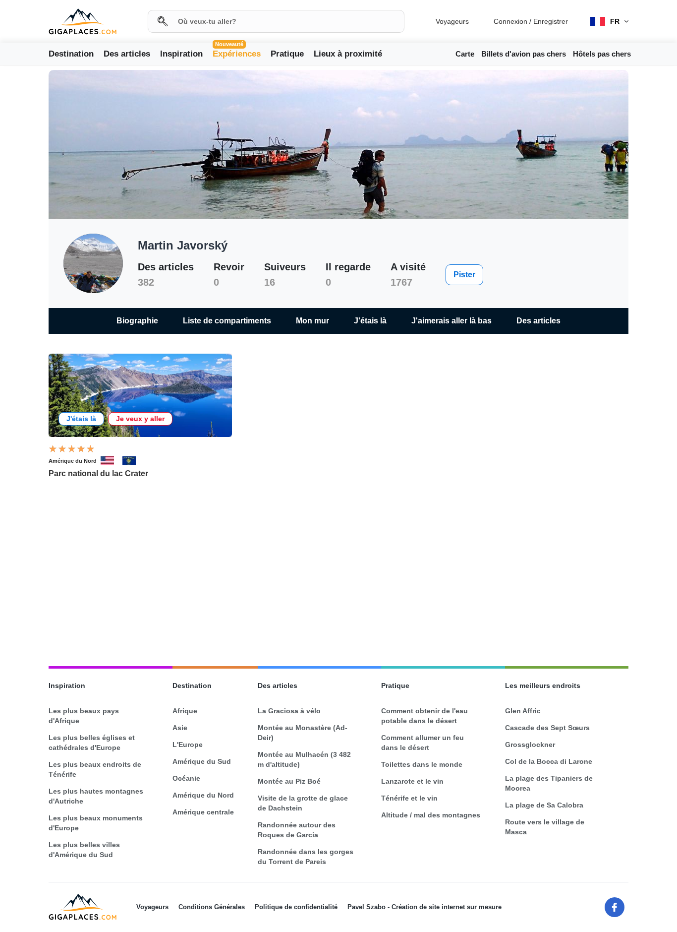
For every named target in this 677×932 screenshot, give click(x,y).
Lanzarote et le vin (412, 781)
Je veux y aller (140, 419)
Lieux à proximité (348, 54)
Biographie (137, 320)
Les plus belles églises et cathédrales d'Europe (92, 742)
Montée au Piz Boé (289, 781)
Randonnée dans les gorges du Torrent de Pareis (305, 857)
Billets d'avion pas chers (523, 54)
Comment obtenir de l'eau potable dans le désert (424, 716)
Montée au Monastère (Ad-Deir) (302, 733)
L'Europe (187, 744)
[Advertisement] (338, 572)
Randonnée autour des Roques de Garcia (297, 830)
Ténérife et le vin (409, 798)
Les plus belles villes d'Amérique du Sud (84, 850)
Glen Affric (523, 711)
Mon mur (312, 320)
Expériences (237, 53)
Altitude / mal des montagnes (430, 815)
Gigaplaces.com (82, 21)
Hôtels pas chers (602, 54)
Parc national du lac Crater (98, 473)
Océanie (186, 778)
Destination (71, 54)
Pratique (287, 54)
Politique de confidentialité (296, 907)
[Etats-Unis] (111, 460)
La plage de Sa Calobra (544, 805)
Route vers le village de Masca (544, 827)
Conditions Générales (211, 907)
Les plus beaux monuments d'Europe (96, 823)
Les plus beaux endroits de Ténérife (95, 769)
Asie (179, 728)
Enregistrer (550, 21)
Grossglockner (530, 744)
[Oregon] (133, 460)
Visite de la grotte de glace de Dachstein (303, 803)
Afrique (184, 711)
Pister (464, 274)
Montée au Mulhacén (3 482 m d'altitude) (304, 759)
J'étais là (370, 320)
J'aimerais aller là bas (451, 320)
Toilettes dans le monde (421, 764)
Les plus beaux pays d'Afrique (84, 716)
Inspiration (181, 54)
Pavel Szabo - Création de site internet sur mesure (424, 907)
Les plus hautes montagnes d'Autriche (96, 796)
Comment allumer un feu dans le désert (422, 742)
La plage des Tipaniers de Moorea (549, 783)
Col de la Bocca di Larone (548, 761)
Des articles (127, 54)
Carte (464, 54)
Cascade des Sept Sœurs (547, 728)
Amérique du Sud (201, 761)
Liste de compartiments (227, 320)
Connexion (510, 21)
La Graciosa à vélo (289, 711)
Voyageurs (452, 21)
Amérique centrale (203, 812)
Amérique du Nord (73, 461)
